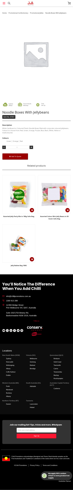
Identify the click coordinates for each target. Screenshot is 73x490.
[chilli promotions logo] (30, 3)
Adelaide (33, 386)
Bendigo (33, 368)
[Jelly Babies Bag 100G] (18, 261)
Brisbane (57, 358)
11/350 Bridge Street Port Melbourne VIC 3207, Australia (21, 306)
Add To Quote (16, 156)
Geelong (33, 362)
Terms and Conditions (50, 465)
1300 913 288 (12, 301)
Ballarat (32, 365)
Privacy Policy (35, 465)
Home (4, 13)
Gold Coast (57, 362)
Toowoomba (58, 372)
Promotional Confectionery (18, 13)
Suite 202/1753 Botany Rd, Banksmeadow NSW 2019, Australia (21, 314)
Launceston (34, 404)
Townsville (57, 365)
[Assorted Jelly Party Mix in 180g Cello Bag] (18, 212)
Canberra (57, 388)
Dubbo (8, 375)
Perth (8, 386)
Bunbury (9, 393)
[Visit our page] (3, 330)
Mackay (56, 375)
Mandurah (9, 389)
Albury (8, 368)
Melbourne (33, 358)
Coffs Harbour (10, 372)
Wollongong (10, 365)
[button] (32, 210)
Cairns (56, 368)
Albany (8, 396)
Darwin (8, 404)
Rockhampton (58, 378)
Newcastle (9, 362)
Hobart (32, 407)
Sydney (8, 358)
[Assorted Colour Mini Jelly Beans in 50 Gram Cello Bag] (54, 212)
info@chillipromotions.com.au (18, 296)
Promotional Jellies (36, 13)
